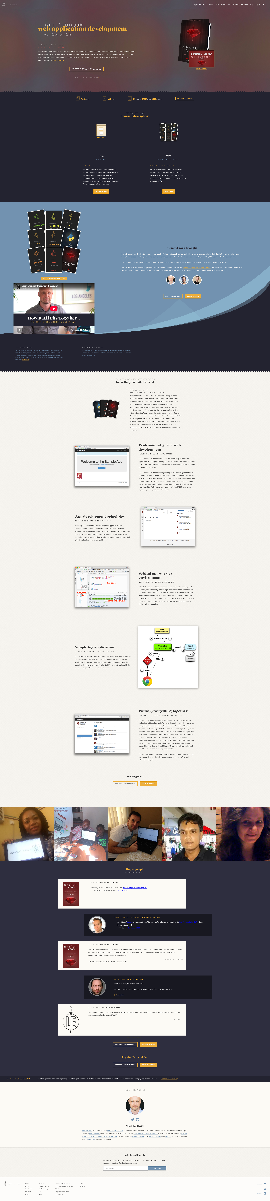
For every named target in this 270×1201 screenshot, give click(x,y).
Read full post (57, 60)
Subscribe (157, 1168)
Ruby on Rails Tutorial (115, 1130)
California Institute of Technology (146, 1133)
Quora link (120, 995)
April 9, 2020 (123, 890)
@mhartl (126, 888)
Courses (210, 5)
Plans (217, 5)
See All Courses (193, 296)
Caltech (168, 1136)
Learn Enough (94, 1133)
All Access (169, 191)
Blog (251, 5)
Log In (258, 5)
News (40, 1194)
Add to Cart (102, 191)
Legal (81, 1183)
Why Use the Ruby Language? (64, 1186)
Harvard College (138, 1136)
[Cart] (263, 4)
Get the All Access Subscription (54, 278)
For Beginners (59, 1194)
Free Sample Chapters (184, 98)
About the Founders (172, 296)
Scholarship (28, 1189)
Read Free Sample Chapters (125, 784)
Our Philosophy (43, 1189)
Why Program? (59, 1189)
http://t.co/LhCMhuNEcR (188, 922)
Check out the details (169, 1079)
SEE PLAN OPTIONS (148, 784)
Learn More (25, 359)
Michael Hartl (87, 1130)
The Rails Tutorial (233, 5)
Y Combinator (90, 1139)
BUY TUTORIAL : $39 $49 (86, 69)
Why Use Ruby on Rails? (62, 1183)
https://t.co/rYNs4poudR (138, 888)
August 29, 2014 (134, 928)
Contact (82, 1186)
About (40, 1192)
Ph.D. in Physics (155, 1136)
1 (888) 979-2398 (199, 5)
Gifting (223, 5)
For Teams (244, 5)
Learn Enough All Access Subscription (197, 267)
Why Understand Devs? (62, 1192)
